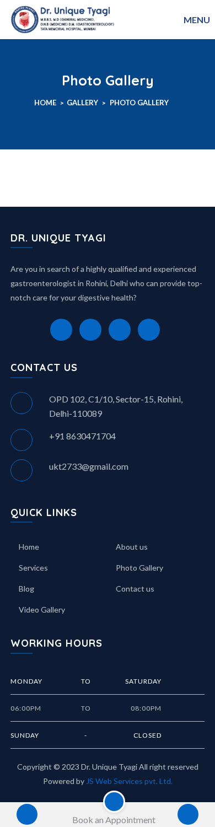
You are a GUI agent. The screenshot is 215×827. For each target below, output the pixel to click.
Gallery (82, 102)
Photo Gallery (139, 102)
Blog (26, 588)
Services (33, 567)
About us (132, 546)
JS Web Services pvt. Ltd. (129, 781)
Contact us (135, 588)
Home (45, 102)
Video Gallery (42, 609)
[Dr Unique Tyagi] (62, 18)
